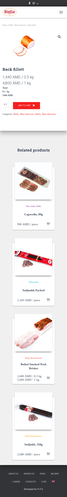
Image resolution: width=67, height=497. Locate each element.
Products (29, 474)
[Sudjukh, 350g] (33, 411)
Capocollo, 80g (33, 214)
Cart (43, 482)
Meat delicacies (20, 25)
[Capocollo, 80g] (33, 181)
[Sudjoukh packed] (33, 257)
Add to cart (24, 105)
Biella (11, 25)
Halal (36, 282)
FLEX (40, 489)
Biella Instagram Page (34, 3)
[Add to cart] (48, 224)
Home (4, 25)
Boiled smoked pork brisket (34, 366)
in (37, 3)
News (42, 474)
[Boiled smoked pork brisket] (33, 332)
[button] (59, 37)
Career (16, 482)
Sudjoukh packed (33, 290)
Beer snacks (30, 206)
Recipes (55, 474)
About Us (13, 474)
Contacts (31, 482)
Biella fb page (29, 3)
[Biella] (10, 12)
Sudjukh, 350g (33, 444)
